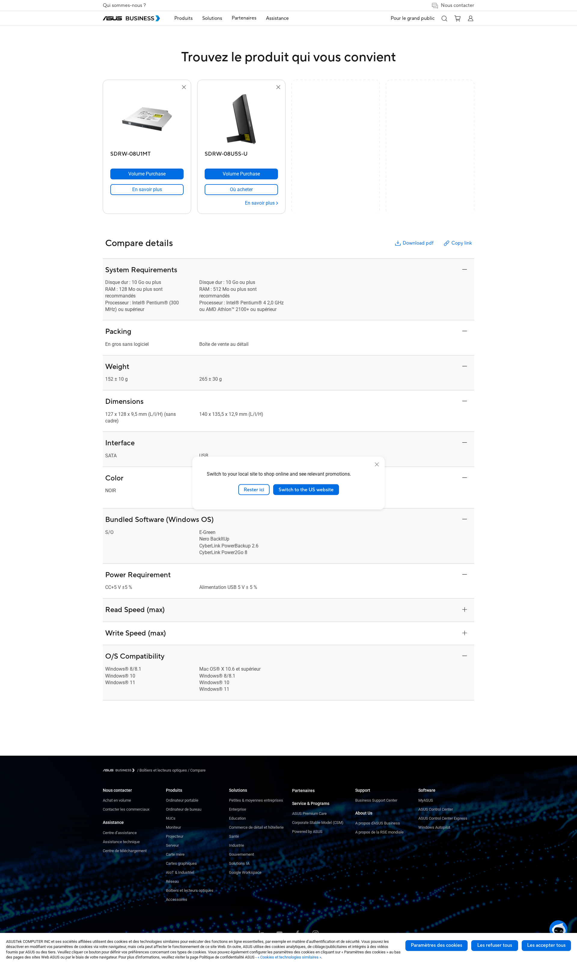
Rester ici (254, 489)
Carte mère (175, 854)
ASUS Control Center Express (442, 818)
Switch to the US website (306, 489)
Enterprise (237, 809)
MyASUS (425, 800)
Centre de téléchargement (125, 851)
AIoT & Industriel (180, 872)
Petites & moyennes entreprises (256, 800)
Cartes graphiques (181, 863)
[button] (444, 18)
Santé (234, 836)
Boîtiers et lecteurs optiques (189, 890)
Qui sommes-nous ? (124, 5)
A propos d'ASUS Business (377, 823)
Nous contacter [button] (457, 5)
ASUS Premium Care (309, 813)
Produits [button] (183, 18)
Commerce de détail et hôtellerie (256, 827)
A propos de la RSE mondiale (379, 832)
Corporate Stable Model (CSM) (317, 822)
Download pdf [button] (418, 243)
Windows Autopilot (434, 827)
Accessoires (176, 899)
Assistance (113, 822)
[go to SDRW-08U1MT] (147, 119)
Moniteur (173, 827)
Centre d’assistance (120, 832)
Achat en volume (117, 800)
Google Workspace (245, 872)
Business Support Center (376, 800)
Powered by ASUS (307, 831)
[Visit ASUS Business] (120, 770)
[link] (147, 189)
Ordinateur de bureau (183, 809)
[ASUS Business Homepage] (131, 18)
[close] (376, 464)
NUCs (171, 818)
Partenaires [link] (244, 18)
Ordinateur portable (182, 800)
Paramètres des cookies (436, 945)
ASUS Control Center (435, 809)
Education (237, 818)
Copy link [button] (461, 243)
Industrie (236, 845)
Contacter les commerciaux (126, 809)
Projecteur (174, 836)
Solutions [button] (212, 18)
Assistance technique (121, 842)
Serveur (172, 845)
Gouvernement (241, 854)
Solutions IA (239, 863)
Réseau (172, 881)
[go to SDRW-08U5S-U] (241, 119)
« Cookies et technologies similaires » (289, 957)
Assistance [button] (277, 18)
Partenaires (303, 790)
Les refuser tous (494, 945)
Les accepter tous (546, 945)
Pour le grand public (413, 18)
